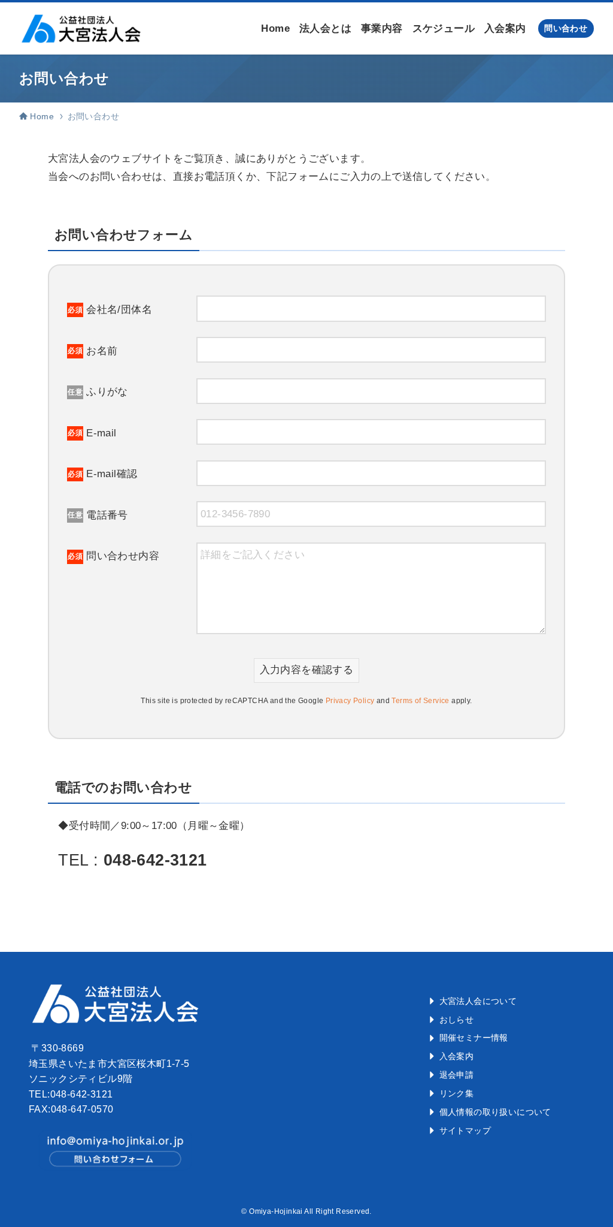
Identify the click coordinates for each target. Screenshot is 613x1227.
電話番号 (98, 515)
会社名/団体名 (110, 309)
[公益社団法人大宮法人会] (80, 28)
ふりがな (98, 391)
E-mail (92, 433)
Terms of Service (420, 701)
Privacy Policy (350, 701)
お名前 (92, 351)
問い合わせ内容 (113, 556)
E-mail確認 (102, 474)
